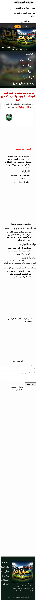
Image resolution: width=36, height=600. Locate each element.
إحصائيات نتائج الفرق (23, 83)
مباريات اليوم (27, 59)
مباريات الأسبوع (27, 21)
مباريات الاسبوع (26, 71)
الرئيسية (29, 53)
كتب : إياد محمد (23, 149)
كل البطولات (27, 77)
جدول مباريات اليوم (25, 7)
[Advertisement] (18, 203)
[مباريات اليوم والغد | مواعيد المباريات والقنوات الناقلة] (22, 572)
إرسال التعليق (30, 384)
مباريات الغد (27, 65)
